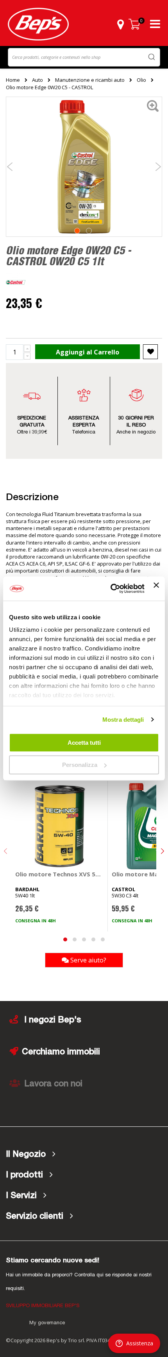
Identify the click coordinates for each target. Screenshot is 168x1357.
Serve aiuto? (87, 960)
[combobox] (84, 57)
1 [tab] (77, 231)
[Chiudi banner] (156, 588)
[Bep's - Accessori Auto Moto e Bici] (38, 24)
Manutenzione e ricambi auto (90, 79)
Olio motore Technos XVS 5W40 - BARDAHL (59, 874)
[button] (120, 24)
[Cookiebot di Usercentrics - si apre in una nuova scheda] (111, 589)
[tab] (84, 1154)
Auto (37, 79)
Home (13, 79)
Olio (141, 79)
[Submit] (151, 56)
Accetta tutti (84, 742)
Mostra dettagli (123, 719)
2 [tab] (89, 231)
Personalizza (79, 764)
